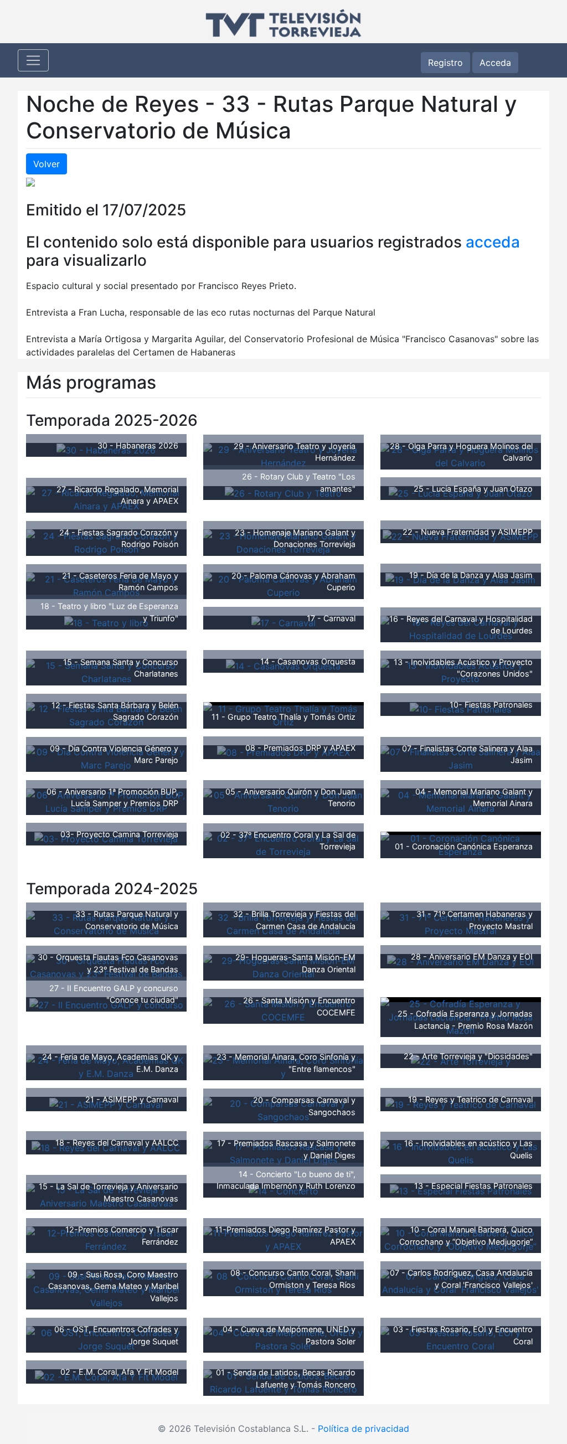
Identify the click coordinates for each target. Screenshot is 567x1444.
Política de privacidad (363, 1428)
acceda (493, 242)
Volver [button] (46, 163)
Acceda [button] (495, 62)
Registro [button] (445, 62)
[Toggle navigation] (33, 60)
